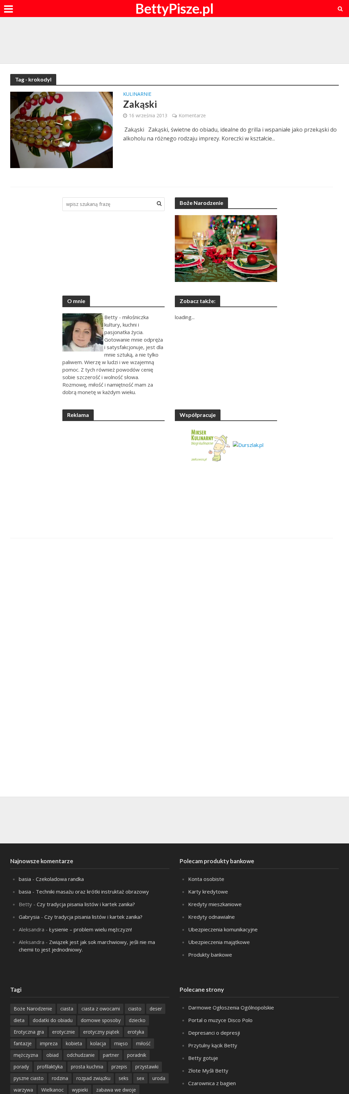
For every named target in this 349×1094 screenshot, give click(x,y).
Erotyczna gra (29, 1032)
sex (140, 1078)
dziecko (137, 1020)
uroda (158, 1078)
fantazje (23, 1043)
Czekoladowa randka (60, 878)
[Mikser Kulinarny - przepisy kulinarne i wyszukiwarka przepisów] (210, 444)
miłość (143, 1043)
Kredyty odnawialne (211, 916)
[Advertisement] (174, 39)
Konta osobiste (206, 878)
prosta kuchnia (87, 1066)
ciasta (66, 1008)
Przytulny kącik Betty (212, 1045)
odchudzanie (81, 1055)
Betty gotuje (203, 1057)
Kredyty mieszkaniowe (215, 904)
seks (123, 1078)
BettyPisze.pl (174, 8)
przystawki (146, 1066)
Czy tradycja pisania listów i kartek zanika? (86, 904)
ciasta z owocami (100, 1008)
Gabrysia (29, 916)
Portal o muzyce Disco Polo (220, 1020)
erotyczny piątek (101, 1032)
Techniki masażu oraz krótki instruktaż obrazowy (92, 891)
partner (111, 1055)
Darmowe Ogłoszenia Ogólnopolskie (231, 1007)
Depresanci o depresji (214, 1032)
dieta (19, 1020)
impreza (49, 1043)
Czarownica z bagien (212, 1083)
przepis (119, 1066)
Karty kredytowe (208, 891)
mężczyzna (26, 1055)
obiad (52, 1055)
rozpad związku (93, 1078)
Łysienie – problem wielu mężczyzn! (90, 929)
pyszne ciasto (29, 1078)
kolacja (98, 1043)
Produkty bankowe (210, 954)
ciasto (134, 1008)
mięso (121, 1043)
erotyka (135, 1032)
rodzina (60, 1078)
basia (25, 878)
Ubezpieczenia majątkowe (219, 942)
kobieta (74, 1043)
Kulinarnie (137, 94)
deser (156, 1008)
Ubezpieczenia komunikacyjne (223, 929)
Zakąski (140, 104)
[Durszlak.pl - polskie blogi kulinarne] (248, 444)
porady (21, 1066)
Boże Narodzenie (33, 1008)
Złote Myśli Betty (208, 1070)
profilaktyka (50, 1066)
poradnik (136, 1055)
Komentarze (192, 115)
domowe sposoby (101, 1020)
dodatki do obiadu (53, 1020)
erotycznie (63, 1032)
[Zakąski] (61, 129)
